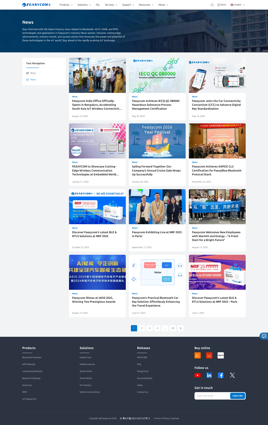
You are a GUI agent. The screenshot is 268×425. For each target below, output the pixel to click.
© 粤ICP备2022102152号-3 (135, 418)
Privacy (166, 418)
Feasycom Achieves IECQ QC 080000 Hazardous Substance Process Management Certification (155, 104)
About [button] (162, 4)
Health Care (85, 357)
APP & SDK (142, 357)
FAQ (139, 364)
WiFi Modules (28, 364)
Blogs (33, 73)
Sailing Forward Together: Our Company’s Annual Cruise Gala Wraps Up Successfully (156, 170)
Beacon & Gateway (31, 378)
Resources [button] (144, 4)
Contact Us (142, 392)
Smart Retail (86, 378)
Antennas (27, 385)
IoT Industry (85, 385)
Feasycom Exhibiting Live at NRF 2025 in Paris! (157, 234)
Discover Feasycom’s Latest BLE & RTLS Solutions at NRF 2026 (94, 234)
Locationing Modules (32, 371)
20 (172, 328)
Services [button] (109, 4)
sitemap (175, 418)
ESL (98, 4)
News (33, 79)
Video (140, 385)
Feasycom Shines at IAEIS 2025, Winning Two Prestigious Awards (94, 299)
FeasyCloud (142, 371)
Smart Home (86, 371)
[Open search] (212, 5)
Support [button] (126, 4)
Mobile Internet (87, 364)
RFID (24, 392)
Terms (158, 418)
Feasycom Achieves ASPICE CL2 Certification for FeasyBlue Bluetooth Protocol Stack (216, 170)
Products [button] (64, 4)
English (237, 4)
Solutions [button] (83, 4)
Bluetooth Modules (31, 357)
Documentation (144, 378)
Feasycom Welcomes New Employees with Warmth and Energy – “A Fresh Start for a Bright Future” (216, 236)
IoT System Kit (29, 399)
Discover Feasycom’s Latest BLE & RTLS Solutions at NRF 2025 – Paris (214, 299)
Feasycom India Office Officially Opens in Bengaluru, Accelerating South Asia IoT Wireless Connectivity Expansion (96, 105)
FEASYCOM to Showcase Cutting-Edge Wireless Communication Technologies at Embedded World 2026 (94, 170)
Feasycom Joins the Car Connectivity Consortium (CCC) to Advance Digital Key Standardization (216, 104)
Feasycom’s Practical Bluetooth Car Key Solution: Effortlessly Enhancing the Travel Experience (156, 301)
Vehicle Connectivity (90, 392)
